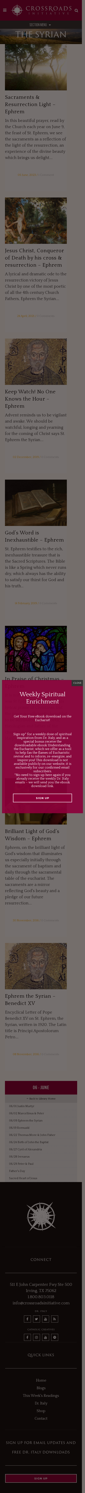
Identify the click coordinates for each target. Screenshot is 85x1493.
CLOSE (77, 683)
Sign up (42, 798)
